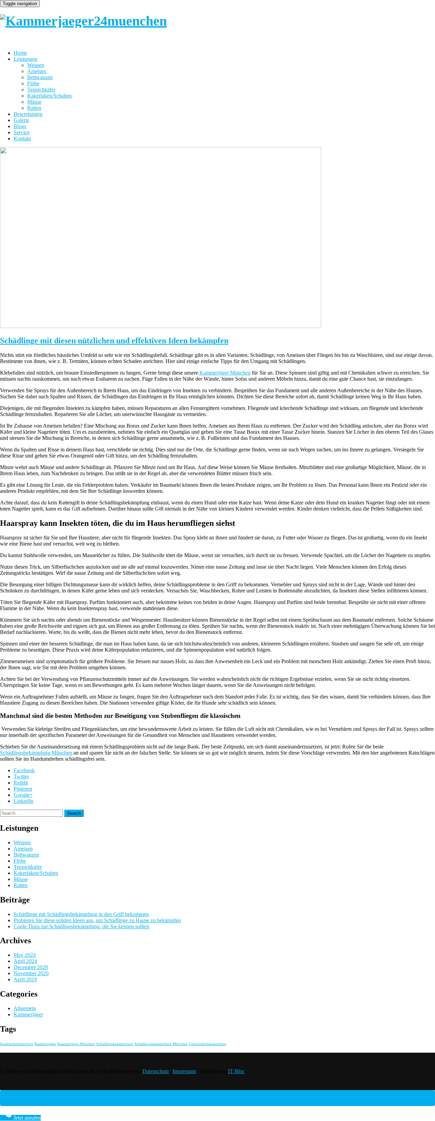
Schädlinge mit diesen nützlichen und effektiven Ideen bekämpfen (114, 340)
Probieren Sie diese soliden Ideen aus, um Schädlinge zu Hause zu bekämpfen (97, 920)
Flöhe (33, 83)
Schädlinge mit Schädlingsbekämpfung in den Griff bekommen (81, 914)
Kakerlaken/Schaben (49, 96)
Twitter (21, 776)
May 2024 (25, 955)
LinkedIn (23, 801)
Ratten (34, 108)
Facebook (24, 770)
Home (20, 53)
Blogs (20, 126)
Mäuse (34, 102)
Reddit (21, 783)
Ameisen (36, 71)
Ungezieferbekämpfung (207, 1044)
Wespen (35, 65)
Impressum (184, 1071)
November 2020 (31, 973)
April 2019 (25, 979)
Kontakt (22, 138)
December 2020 (31, 967)
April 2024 (25, 961)
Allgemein (25, 1008)
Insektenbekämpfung (16, 1044)
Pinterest (23, 789)
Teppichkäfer (41, 89)
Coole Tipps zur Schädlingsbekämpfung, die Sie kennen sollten (81, 926)
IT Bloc (236, 1071)
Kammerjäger (28, 1014)
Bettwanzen (40, 77)
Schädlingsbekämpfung (114, 1044)
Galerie (21, 120)
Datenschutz (155, 1071)
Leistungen (25, 59)
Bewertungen (28, 114)
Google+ (23, 795)
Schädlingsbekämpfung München (36, 753)
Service (22, 132)
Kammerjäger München (224, 373)
